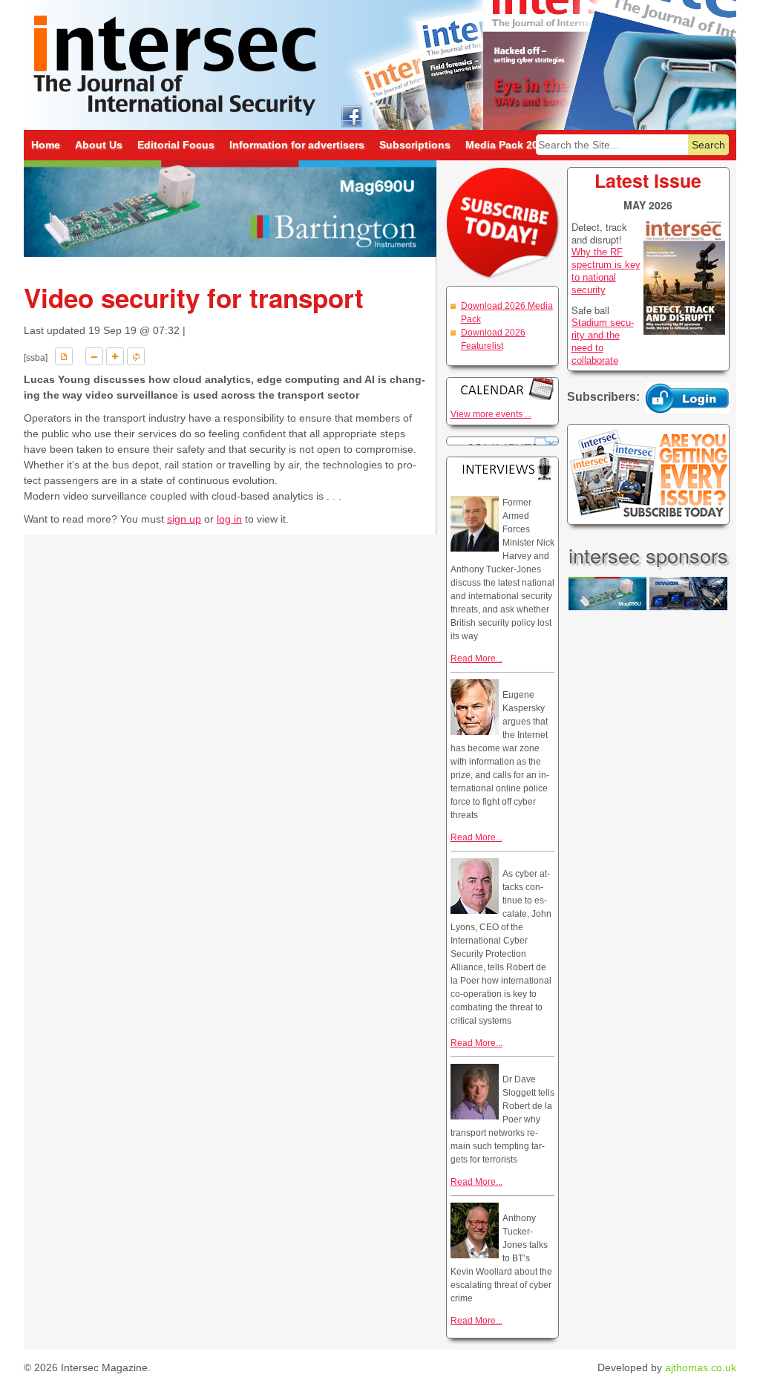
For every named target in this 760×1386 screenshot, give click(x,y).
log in (229, 519)
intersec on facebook (351, 115)
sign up (184, 519)
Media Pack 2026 (507, 145)
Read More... (476, 658)
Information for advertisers (296, 145)
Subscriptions (415, 145)
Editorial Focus (175, 145)
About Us (98, 145)
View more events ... (491, 414)
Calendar (502, 388)
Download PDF (64, 356)
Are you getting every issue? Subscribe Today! (648, 474)
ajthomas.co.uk (700, 1367)
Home (45, 145)
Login (687, 397)
